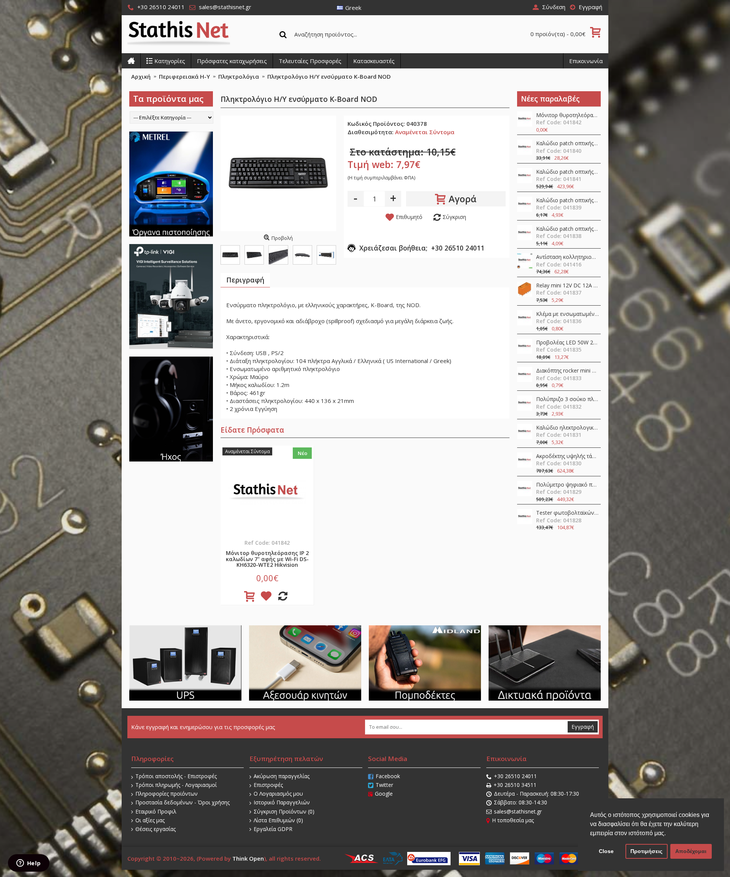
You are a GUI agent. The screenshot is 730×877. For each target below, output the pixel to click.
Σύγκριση (454, 216)
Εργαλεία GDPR (273, 829)
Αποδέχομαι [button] (690, 851)
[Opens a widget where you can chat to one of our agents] (28, 863)
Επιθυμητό (409, 216)
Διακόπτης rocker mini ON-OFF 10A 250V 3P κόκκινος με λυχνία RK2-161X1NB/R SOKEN (567, 371)
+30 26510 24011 (515, 776)
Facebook (388, 776)
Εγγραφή (582, 726)
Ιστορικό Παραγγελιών (282, 802)
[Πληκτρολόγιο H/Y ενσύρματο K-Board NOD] (278, 173)
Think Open (248, 858)
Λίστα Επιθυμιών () (278, 820)
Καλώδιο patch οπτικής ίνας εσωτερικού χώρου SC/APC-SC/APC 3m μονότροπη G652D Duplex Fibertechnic (567, 229)
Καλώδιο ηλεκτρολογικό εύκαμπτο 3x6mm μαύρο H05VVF (567, 428)
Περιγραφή (245, 279)
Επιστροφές (268, 784)
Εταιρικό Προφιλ (155, 811)
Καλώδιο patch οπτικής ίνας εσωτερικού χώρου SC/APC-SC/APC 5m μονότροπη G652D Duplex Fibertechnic (567, 200)
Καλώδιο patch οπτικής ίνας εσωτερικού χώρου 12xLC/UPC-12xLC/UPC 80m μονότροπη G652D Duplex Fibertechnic (567, 172)
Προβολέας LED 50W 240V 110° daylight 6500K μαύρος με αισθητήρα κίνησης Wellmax (567, 342)
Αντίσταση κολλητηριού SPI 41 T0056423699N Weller (567, 257)
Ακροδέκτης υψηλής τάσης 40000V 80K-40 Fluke (567, 456)
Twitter (384, 784)
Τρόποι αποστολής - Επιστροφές (176, 776)
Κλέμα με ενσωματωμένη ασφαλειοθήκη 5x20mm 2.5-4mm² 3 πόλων (567, 314)
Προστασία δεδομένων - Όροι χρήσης (182, 802)
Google (384, 793)
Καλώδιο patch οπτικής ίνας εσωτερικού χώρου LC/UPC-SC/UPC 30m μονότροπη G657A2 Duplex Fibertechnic (567, 143)
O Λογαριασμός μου (278, 793)
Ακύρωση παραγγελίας (281, 776)
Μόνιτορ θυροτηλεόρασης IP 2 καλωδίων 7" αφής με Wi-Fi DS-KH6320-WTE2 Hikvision (567, 115)
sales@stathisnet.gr (518, 811)
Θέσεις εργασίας (155, 829)
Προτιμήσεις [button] (646, 851)
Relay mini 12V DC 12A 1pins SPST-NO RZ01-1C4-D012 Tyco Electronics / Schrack (567, 285)
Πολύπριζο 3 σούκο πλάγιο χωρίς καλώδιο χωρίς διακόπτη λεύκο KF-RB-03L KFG (567, 399)
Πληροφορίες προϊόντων (166, 793)
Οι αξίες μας (150, 820)
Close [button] (606, 851)
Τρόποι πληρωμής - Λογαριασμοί (176, 784)
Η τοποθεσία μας (513, 820)
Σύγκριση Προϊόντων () (284, 811)
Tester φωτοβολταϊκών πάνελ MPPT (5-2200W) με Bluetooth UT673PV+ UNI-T (567, 513)
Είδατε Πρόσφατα (252, 430)
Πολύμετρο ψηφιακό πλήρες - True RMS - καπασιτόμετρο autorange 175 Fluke (567, 485)
